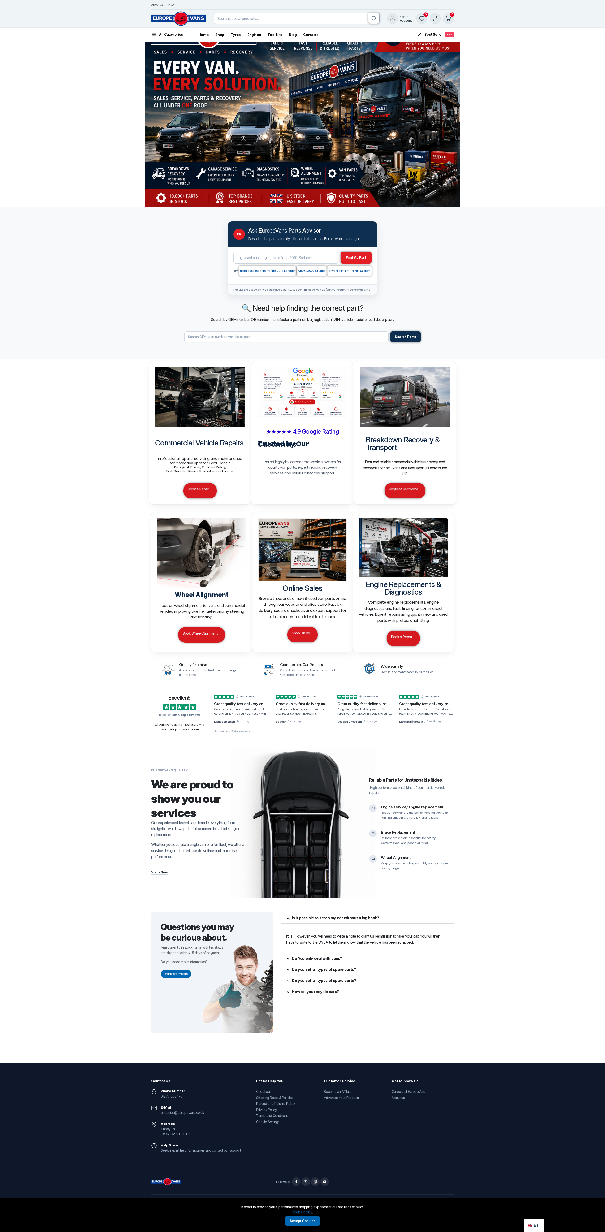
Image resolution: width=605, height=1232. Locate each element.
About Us (157, 4)
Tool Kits (275, 34)
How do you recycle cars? (315, 991)
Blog (293, 34)
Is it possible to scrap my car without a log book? (335, 918)
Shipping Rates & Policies (274, 1098)
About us (398, 1098)
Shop (219, 34)
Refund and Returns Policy (275, 1104)
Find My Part (356, 257)
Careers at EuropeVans (409, 1091)
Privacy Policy (266, 1110)
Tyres (236, 34)
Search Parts (405, 337)
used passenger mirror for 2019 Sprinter (267, 270)
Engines (254, 34)
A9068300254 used (311, 270)
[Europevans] (178, 18)
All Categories (171, 34)
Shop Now (159, 872)
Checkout (263, 1091)
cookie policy (302, 1212)
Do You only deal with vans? (317, 958)
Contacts (310, 34)
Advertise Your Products (342, 1098)
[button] (367, 917)
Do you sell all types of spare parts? (324, 969)
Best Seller (438, 34)
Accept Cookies (302, 1221)
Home (204, 34)
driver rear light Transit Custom (349, 270)
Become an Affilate (338, 1091)
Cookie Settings (268, 1122)
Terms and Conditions (272, 1116)
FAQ (171, 4)
